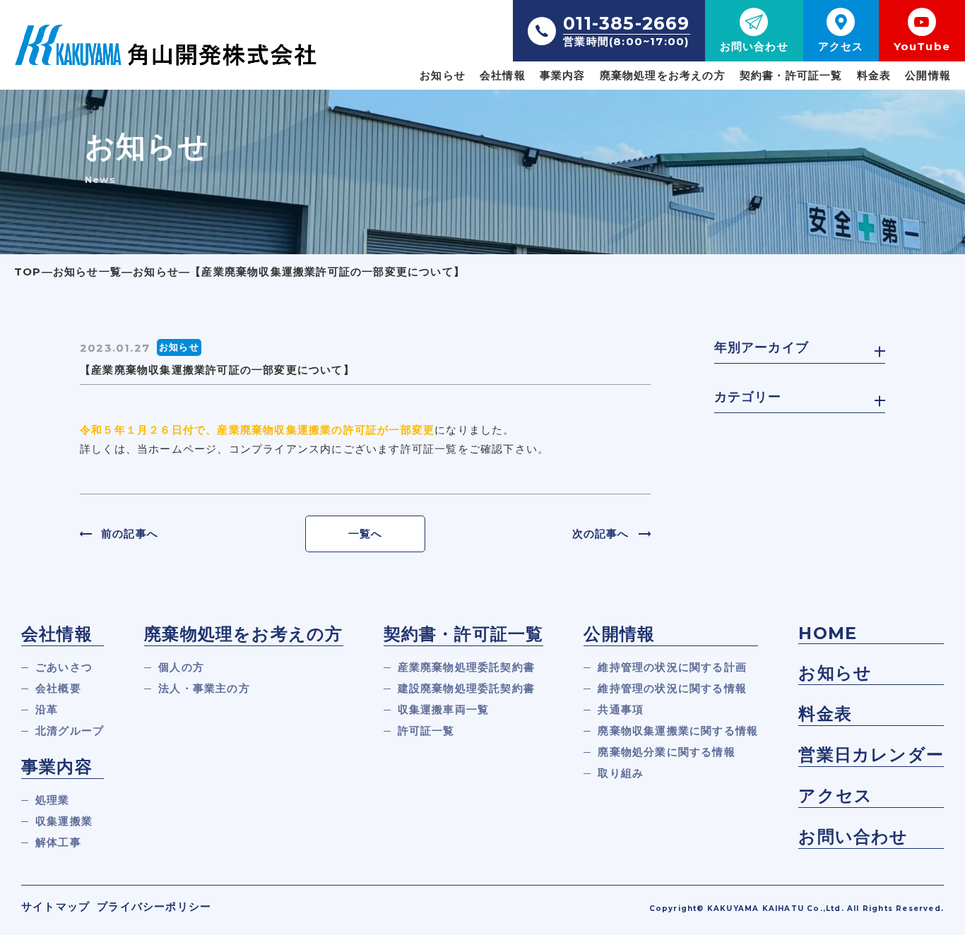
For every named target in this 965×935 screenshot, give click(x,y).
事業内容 (563, 75)
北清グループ (69, 730)
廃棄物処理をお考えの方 (663, 75)
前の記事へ (129, 533)
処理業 (52, 799)
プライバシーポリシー (154, 906)
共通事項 (621, 709)
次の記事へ (600, 533)
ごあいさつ (64, 667)
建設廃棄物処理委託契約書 (466, 688)
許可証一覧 (426, 730)
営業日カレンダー (871, 754)
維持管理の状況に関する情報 (672, 688)
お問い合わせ (853, 836)
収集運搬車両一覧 (444, 709)
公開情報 (928, 75)
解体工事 (58, 842)
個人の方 (181, 667)
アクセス (835, 795)
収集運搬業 (64, 821)
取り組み (621, 773)
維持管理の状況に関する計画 (672, 667)
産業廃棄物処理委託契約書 (466, 667)
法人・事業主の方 (204, 688)
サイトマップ (55, 906)
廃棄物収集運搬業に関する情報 (678, 730)
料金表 (874, 75)
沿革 (46, 709)
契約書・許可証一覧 (791, 75)
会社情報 (503, 75)
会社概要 (58, 688)
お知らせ (443, 75)
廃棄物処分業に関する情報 (666, 751)
